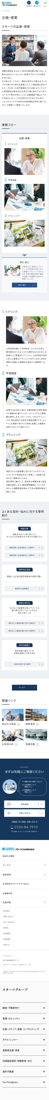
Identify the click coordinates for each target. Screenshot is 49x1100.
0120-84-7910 (26, 827)
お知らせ (6, 945)
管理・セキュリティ (11, 1018)
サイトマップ (7, 956)
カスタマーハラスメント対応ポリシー (15, 965)
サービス (6, 11)
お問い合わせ (8, 916)
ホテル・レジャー (10, 1039)
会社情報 (6, 933)
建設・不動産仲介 (11, 1007)
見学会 (5, 928)
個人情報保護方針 (9, 960)
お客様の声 (7, 893)
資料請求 (6, 911)
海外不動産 (8, 1071)
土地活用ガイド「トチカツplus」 (16, 883)
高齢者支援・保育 (11, 1050)
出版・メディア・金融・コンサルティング (21, 1029)
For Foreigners (10, 1082)
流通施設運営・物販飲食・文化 (17, 1060)
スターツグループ (15, 989)
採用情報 (6, 939)
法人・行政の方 (9, 922)
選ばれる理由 (8, 856)
